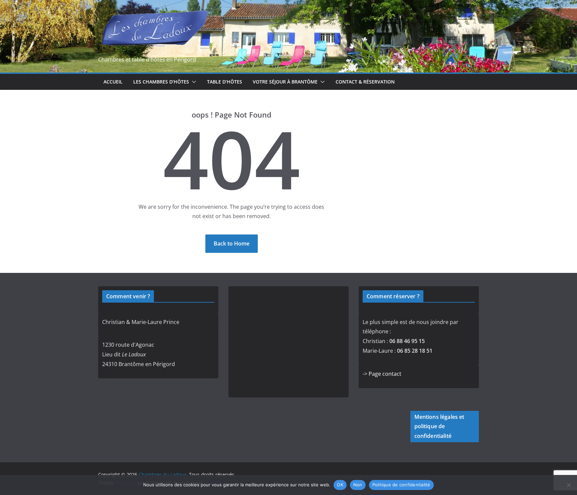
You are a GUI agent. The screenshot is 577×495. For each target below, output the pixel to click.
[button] (192, 82)
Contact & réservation (365, 81)
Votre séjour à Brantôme (285, 81)
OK (340, 484)
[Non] (568, 485)
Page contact (385, 373)
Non (357, 484)
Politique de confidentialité (401, 484)
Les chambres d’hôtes (161, 81)
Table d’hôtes (224, 81)
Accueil (113, 81)
